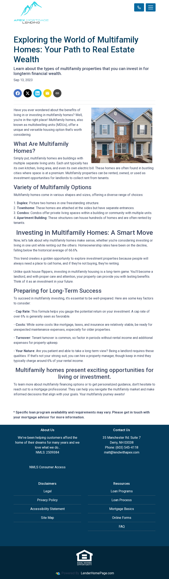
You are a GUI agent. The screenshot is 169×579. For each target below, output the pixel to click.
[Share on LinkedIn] (37, 93)
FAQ (122, 526)
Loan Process (121, 500)
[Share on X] (27, 93)
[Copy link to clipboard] (57, 93)
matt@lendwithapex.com (121, 452)
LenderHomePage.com (97, 573)
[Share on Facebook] (18, 93)
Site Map (47, 518)
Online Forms (121, 518)
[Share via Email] (47, 93)
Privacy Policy (47, 500)
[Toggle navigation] (151, 7)
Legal (47, 491)
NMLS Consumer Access (47, 467)
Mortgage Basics (121, 509)
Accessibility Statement (47, 509)
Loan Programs (122, 491)
